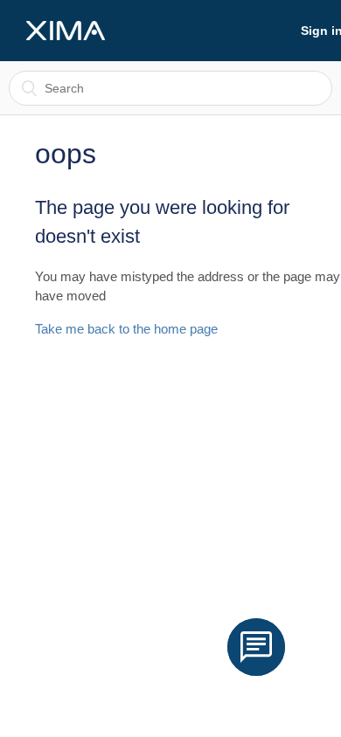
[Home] (65, 30)
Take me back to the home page (126, 328)
